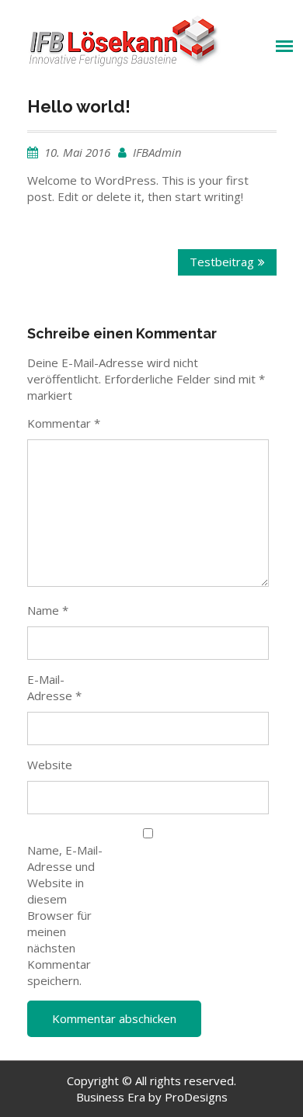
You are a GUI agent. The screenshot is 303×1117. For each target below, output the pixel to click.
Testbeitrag (222, 261)
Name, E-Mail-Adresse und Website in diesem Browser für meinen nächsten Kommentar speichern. (65, 915)
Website (49, 764)
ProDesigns (196, 1097)
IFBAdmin (157, 152)
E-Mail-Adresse (54, 687)
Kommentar (63, 423)
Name (47, 610)
